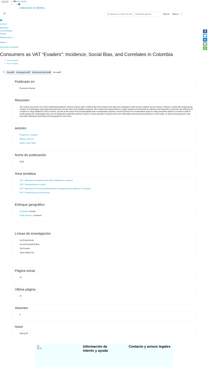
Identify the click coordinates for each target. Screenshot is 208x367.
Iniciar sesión (21, 1)
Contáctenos (133, 358)
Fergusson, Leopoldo (29, 135)
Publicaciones (88, 362)
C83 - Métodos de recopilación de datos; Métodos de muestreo (46, 180)
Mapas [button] (3, 42)
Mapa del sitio (133, 351)
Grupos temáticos (89, 359)
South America (26, 215)
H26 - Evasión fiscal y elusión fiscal (35, 193)
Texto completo (12, 60)
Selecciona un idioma (31, 7)
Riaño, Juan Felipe (28, 143)
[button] (205, 31)
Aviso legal (132, 355)
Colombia (24, 211)
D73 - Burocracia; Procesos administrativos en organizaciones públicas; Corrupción (55, 189)
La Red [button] (3, 24)
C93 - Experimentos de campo (33, 184)
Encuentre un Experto (9, 47)
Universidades (6, 31)
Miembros (4, 28)
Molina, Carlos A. (27, 139)
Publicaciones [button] (6, 37)
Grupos (3, 34)
